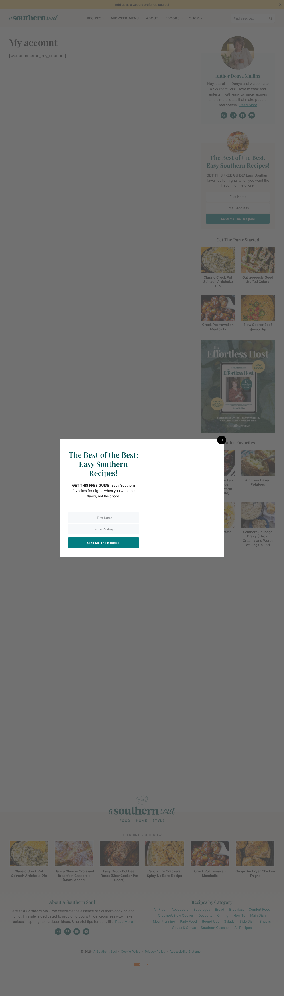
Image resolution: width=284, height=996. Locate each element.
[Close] (221, 440)
